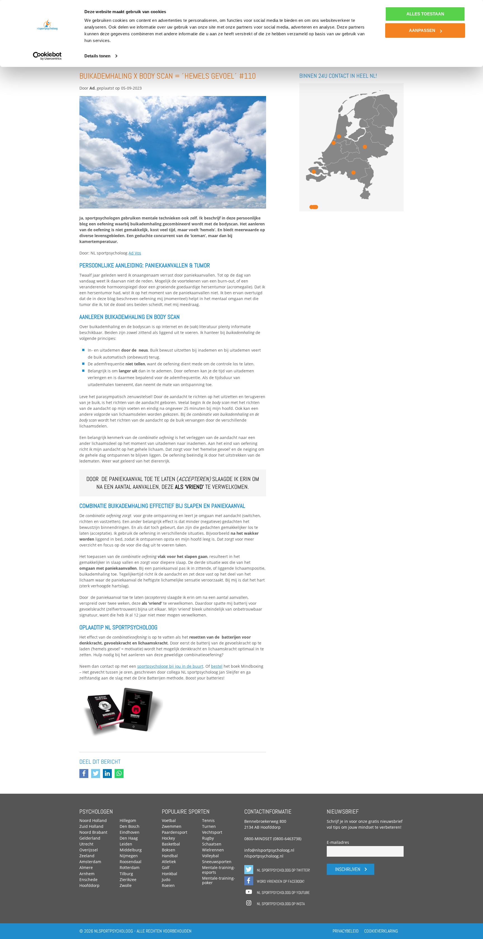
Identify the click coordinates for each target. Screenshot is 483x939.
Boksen (168, 849)
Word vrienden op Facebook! (280, 881)
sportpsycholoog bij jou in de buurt (170, 666)
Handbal (170, 855)
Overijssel (88, 849)
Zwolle (126, 885)
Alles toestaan (425, 13)
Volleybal (210, 855)
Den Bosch (129, 826)
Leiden (126, 844)
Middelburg (131, 849)
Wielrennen (213, 849)
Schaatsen (211, 844)
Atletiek (169, 861)
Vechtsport (212, 832)
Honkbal (169, 873)
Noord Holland (93, 820)
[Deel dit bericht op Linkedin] (109, 774)
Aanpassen (422, 30)
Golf (165, 867)
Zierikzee (128, 879)
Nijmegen (129, 855)
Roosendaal (130, 861)
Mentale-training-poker (218, 880)
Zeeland (86, 855)
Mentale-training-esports (218, 870)
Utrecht (86, 844)
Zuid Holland (91, 826)
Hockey (168, 838)
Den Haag (129, 838)
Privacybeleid (346, 931)
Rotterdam (129, 867)
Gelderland (89, 838)
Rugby (208, 838)
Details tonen (97, 55)
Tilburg (126, 873)
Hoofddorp (89, 885)
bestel (216, 666)
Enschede (88, 879)
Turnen (209, 826)
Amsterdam (90, 861)
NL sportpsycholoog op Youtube (283, 892)
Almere (86, 867)
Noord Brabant (93, 832)
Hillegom (128, 820)
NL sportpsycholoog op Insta (280, 903)
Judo (166, 879)
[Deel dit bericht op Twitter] (97, 774)
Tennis (208, 820)
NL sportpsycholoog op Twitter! (283, 870)
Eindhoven (129, 832)
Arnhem (86, 873)
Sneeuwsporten (216, 861)
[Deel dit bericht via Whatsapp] (120, 774)
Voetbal (169, 820)
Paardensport (174, 832)
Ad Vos (135, 253)
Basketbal (171, 844)
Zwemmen (171, 826)
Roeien (168, 885)
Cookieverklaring (381, 931)
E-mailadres (338, 842)
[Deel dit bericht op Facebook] (85, 774)
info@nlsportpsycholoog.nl (269, 850)
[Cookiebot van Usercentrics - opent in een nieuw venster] (47, 56)
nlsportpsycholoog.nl (263, 856)
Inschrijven (347, 869)
